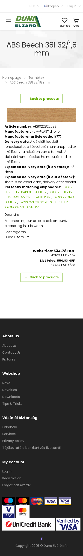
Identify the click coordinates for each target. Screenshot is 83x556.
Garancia (9, 427)
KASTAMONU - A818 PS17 (31, 197)
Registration (11, 478)
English (53, 6)
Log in (72, 6)
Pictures (8, 359)
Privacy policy (13, 441)
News (6, 383)
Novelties (9, 390)
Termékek (36, 77)
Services (9, 434)
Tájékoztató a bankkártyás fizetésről (31, 447)
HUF (32, 6)
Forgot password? (16, 485)
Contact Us (11, 352)
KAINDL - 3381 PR (33, 192)
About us (9, 345)
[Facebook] (41, 538)
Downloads (11, 396)
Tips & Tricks (12, 403)
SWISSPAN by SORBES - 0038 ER (43, 202)
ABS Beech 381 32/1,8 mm (30, 82)
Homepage (11, 77)
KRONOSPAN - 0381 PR (22, 207)
